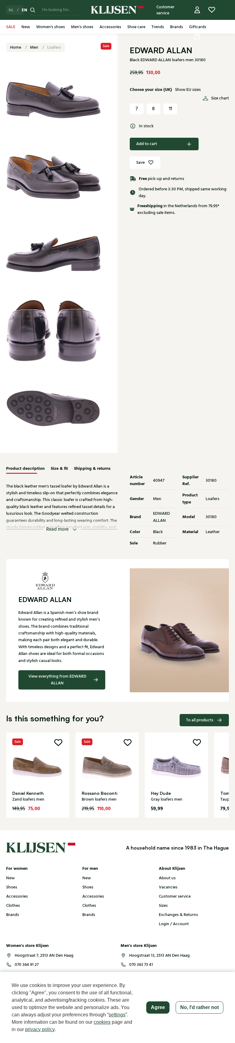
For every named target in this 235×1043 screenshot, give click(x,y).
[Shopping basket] (197, 35)
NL (11, 10)
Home (16, 47)
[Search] (33, 10)
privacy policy (39, 1029)
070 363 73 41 (141, 965)
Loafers (54, 47)
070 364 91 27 (27, 965)
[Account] (197, 9)
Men (34, 47)
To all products (199, 720)
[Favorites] (211, 9)
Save (140, 162)
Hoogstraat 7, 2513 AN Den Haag (44, 955)
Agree (158, 1007)
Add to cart (146, 144)
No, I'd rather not (199, 1007)
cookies (102, 1022)
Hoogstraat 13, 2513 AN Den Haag (159, 955)
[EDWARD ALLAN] (61, 580)
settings (117, 1014)
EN (24, 10)
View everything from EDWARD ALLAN (57, 679)
